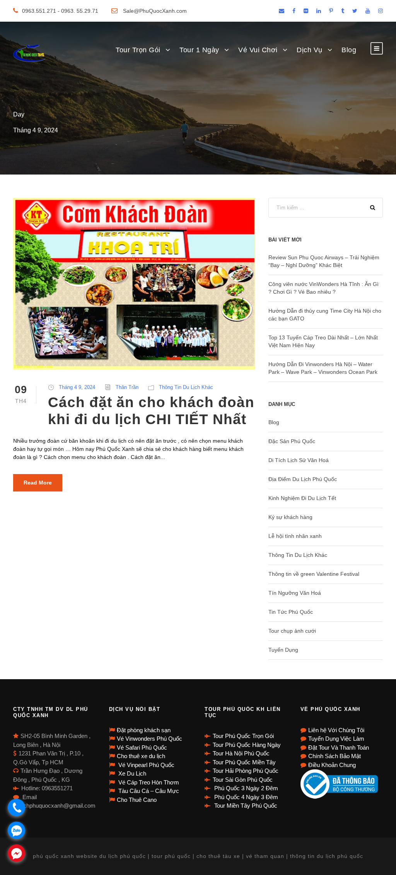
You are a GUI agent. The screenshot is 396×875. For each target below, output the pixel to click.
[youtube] (367, 11)
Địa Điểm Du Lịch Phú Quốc (302, 479)
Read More (38, 482)
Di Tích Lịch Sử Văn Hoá (298, 460)
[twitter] (354, 11)
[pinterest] (331, 11)
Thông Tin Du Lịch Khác (186, 387)
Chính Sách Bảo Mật (334, 756)
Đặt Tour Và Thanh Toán (338, 747)
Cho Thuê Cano (137, 799)
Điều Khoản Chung (332, 765)
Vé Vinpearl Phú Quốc (145, 765)
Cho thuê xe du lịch (141, 756)
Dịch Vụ (310, 50)
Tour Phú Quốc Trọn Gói (243, 736)
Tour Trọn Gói (138, 50)
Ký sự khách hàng (290, 517)
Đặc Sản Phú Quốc (291, 441)
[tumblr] (342, 11)
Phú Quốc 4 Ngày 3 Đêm (245, 797)
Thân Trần (127, 387)
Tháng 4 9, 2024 (77, 387)
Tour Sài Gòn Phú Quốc (243, 779)
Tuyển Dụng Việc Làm (336, 738)
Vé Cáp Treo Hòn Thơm (148, 782)
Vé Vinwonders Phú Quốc (149, 738)
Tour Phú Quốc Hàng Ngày (247, 744)
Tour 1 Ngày (199, 50)
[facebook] (293, 11)
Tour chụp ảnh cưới (292, 631)
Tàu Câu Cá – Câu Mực (148, 791)
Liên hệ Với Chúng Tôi (336, 730)
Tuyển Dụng (283, 650)
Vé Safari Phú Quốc (142, 747)
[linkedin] (318, 11)
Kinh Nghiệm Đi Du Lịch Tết (302, 498)
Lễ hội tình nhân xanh (295, 536)
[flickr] (306, 11)
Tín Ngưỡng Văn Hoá (294, 593)
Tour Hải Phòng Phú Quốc (245, 770)
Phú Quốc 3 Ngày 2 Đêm (245, 788)
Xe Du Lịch (131, 773)
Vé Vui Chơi (258, 50)
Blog (348, 50)
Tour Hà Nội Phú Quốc (241, 753)
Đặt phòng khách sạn (144, 730)
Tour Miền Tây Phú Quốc (245, 805)
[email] (281, 11)
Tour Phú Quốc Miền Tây (244, 762)
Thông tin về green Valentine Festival (313, 574)
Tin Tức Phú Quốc (290, 612)
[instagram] (380, 11)
